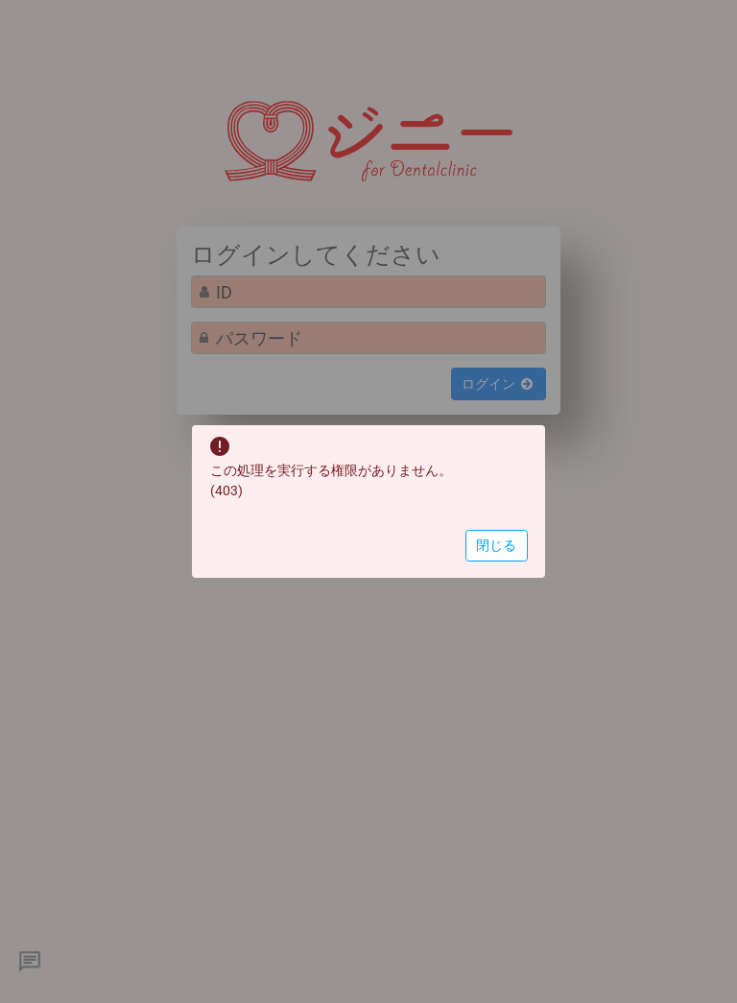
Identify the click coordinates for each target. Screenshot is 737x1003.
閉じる (496, 545)
